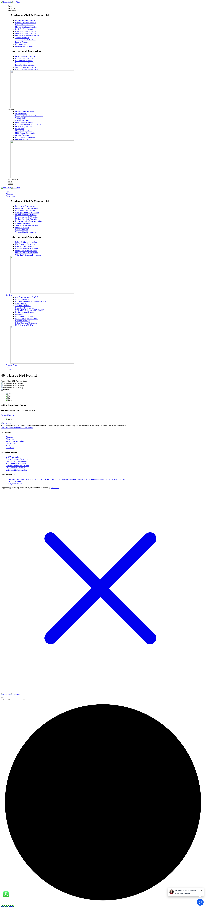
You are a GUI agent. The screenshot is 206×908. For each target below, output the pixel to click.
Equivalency (19, 129)
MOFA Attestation (21, 114)
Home (10, 6)
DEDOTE (55, 488)
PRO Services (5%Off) (23, 139)
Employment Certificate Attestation (27, 35)
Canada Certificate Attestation (25, 63)
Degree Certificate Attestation (25, 20)
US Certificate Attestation (24, 61)
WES (20, 118)
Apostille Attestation (22, 120)
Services (11, 109)
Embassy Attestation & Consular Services (29, 116)
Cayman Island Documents (24, 46)
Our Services (10, 443)
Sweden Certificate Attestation (25, 67)
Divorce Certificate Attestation (25, 31)
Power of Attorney (21, 42)
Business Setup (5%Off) (23, 126)
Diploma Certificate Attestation (25, 23)
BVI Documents (20, 44)
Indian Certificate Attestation (25, 56)
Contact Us (10, 448)
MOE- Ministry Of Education (25, 133)
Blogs (10, 182)
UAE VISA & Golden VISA (28, 124)
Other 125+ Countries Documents (26, 69)
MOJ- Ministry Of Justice (23, 131)
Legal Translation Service (24, 122)
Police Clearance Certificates (25, 137)
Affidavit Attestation (22, 38)
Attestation (10, 439)
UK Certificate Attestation (24, 59)
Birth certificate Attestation (24, 25)
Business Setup (13, 179)
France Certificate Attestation (25, 65)
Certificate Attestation (25, 111)
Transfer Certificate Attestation (25, 40)
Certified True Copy (22, 135)
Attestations (12, 10)
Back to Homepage (8, 415)
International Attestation (15, 441)
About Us (11, 8)
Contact (10, 184)
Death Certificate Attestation (24, 29)
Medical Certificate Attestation (25, 33)
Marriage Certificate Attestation (25, 27)
